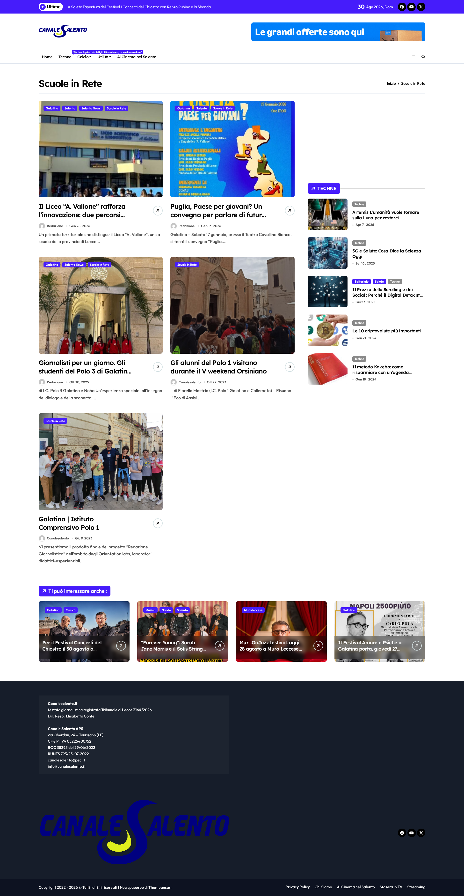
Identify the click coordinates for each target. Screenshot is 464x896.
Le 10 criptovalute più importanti (386, 331)
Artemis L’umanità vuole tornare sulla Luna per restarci (385, 215)
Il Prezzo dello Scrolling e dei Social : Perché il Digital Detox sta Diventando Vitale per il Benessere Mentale (388, 298)
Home (47, 56)
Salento (70, 108)
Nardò (166, 610)
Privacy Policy (298, 886)
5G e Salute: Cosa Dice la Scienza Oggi (386, 253)
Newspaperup (132, 887)
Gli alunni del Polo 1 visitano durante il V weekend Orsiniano (218, 366)
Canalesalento (190, 382)
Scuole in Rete (116, 108)
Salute (379, 281)
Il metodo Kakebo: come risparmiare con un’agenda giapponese (380, 372)
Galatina (52, 108)
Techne (66, 55)
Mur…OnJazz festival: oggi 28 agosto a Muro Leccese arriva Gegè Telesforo (269, 648)
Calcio (82, 56)
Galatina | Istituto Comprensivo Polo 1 (69, 523)
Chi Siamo (323, 886)
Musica (71, 610)
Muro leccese (253, 610)
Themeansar (159, 887)
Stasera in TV (391, 886)
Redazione (55, 226)
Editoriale (362, 281)
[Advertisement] (233, 449)
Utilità (102, 56)
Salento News (91, 108)
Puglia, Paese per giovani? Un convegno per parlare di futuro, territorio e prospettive (218, 214)
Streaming (416, 886)
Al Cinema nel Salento (136, 56)
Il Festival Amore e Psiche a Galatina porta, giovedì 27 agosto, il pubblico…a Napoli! (369, 651)
